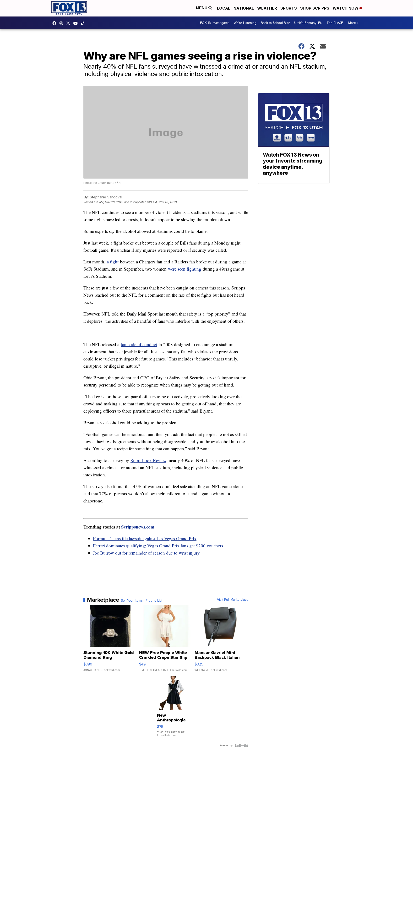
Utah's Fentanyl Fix (308, 22)
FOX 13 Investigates (214, 22)
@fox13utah (84, 23)
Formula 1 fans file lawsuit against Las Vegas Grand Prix (144, 538)
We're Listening (245, 22)
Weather (267, 8)
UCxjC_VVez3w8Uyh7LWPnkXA (76, 23)
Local (223, 8)
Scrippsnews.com (137, 526)
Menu (202, 8)
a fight (113, 262)
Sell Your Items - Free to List (141, 600)
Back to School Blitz (275, 22)
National (244, 8)
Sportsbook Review (148, 460)
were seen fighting (184, 269)
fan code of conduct (139, 344)
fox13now (62, 23)
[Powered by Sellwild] (241, 745)
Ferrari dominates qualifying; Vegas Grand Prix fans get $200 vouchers (158, 546)
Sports (288, 8)
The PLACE (335, 22)
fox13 (69, 23)
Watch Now (346, 8)
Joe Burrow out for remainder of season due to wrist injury (146, 553)
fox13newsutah (55, 23)
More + (353, 22)
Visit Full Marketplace (232, 599)
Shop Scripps (314, 8)
